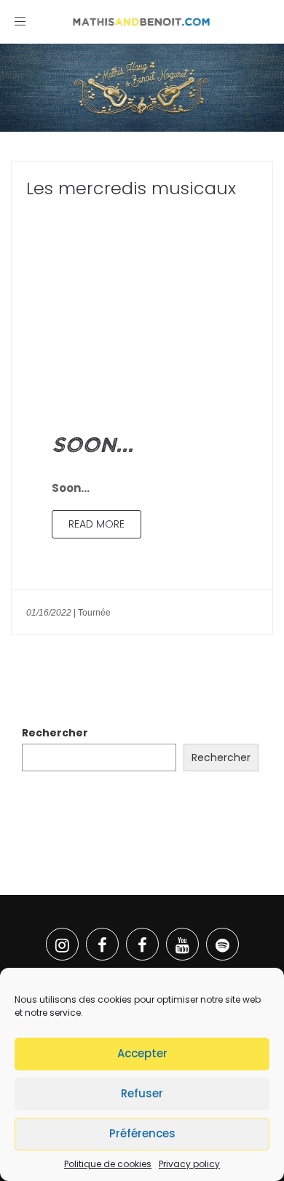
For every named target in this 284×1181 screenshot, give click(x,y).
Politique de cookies (107, 1164)
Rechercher (55, 732)
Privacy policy (189, 1164)
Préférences (142, 1133)
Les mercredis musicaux (131, 188)
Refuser (142, 1093)
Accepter (142, 1053)
